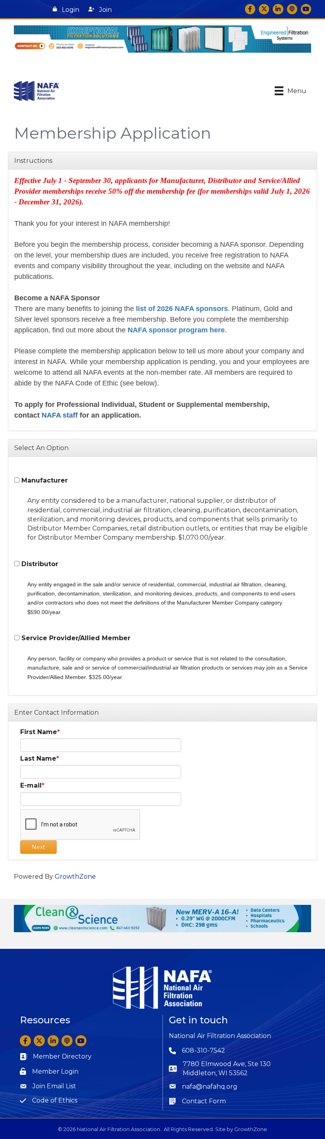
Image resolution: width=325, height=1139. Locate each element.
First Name (38, 732)
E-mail (31, 785)
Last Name (38, 758)
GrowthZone (75, 876)
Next (38, 847)
